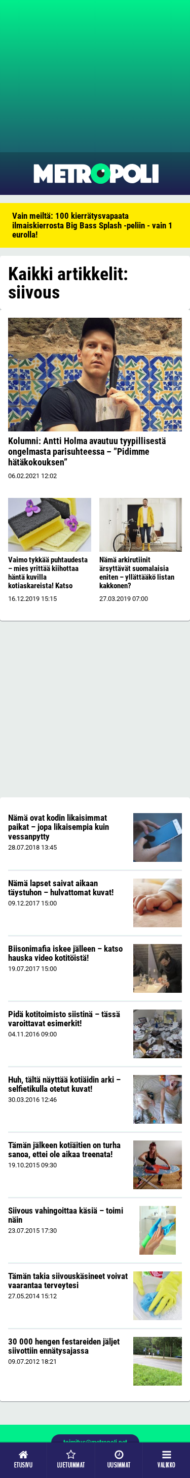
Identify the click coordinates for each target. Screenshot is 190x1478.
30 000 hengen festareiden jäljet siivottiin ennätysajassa (64, 1346)
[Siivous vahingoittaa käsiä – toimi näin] (157, 1230)
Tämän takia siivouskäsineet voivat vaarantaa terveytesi (68, 1281)
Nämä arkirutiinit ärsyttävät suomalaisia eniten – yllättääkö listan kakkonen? (136, 572)
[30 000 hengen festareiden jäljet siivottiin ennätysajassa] (157, 1361)
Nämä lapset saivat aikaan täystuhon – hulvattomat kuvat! (60, 888)
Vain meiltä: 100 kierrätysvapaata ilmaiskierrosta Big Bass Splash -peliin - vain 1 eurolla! (92, 225)
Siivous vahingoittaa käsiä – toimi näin (65, 1215)
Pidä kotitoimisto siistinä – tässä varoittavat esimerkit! (64, 1019)
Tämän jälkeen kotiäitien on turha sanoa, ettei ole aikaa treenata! (64, 1150)
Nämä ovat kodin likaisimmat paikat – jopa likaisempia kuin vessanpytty (58, 827)
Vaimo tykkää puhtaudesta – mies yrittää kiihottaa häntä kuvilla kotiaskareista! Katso (48, 572)
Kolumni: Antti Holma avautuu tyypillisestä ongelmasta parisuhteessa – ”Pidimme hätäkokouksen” (87, 451)
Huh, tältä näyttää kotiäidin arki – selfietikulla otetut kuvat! (64, 1084)
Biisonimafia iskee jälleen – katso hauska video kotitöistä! (65, 953)
